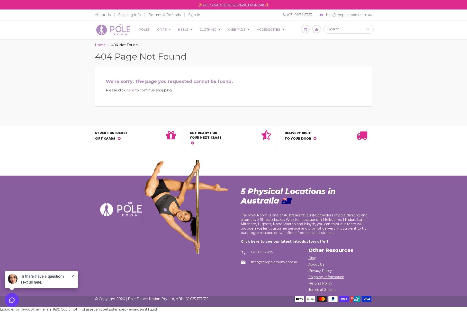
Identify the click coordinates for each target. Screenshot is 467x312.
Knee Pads (236, 29)
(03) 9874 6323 (299, 15)
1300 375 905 (262, 252)
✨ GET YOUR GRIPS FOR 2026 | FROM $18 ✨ (233, 5)
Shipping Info (129, 15)
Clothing (207, 29)
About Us (103, 15)
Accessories (268, 29)
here (130, 90)
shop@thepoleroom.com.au (348, 15)
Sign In (194, 15)
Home (100, 45)
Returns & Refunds (164, 15)
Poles (144, 29)
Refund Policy (320, 283)
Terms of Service (322, 289)
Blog (312, 258)
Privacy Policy (320, 270)
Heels (183, 29)
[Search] (367, 29)
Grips (162, 29)
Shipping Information (326, 277)
